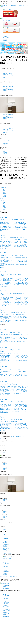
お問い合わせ (6, 548)
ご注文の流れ (6, 37)
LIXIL (7, 74)
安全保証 (5, 570)
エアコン (5, 541)
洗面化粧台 (5, 143)
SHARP (4, 529)
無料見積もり (6, 602)
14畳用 (4, 195)
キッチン (5, 142)
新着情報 (5, 40)
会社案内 (5, 39)
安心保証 (5, 36)
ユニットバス (6, 140)
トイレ (4, 144)
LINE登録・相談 (6, 610)
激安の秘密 (5, 603)
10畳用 (4, 192)
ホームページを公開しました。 (18, 436)
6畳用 (4, 189)
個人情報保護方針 (7, 551)
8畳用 (4, 190)
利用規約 (5, 549)
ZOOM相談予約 (6, 609)
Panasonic (8, 73)
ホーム (4, 34)
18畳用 (4, 196)
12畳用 (4, 193)
